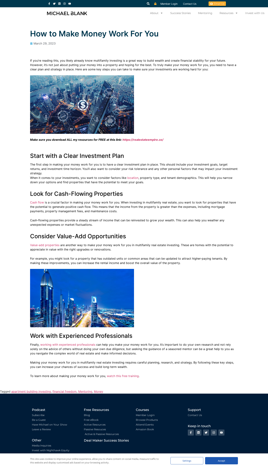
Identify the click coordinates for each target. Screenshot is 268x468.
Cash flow (37, 202)
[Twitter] (54, 3)
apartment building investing (31, 391)
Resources (226, 13)
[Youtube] (69, 3)
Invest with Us (254, 13)
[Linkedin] (59, 3)
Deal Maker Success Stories (106, 440)
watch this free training (123, 376)
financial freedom (65, 391)
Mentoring (205, 13)
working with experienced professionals (67, 344)
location (132, 178)
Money (98, 391)
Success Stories (180, 13)
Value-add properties (44, 245)
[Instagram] (64, 3)
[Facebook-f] (49, 3)
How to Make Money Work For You (94, 33)
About (154, 13)
